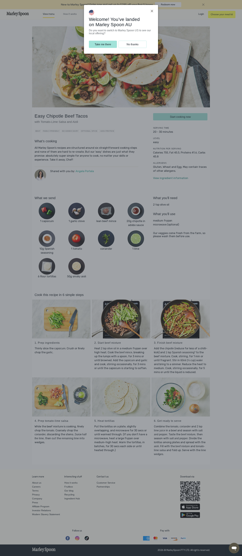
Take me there (103, 44)
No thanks (132, 44)
